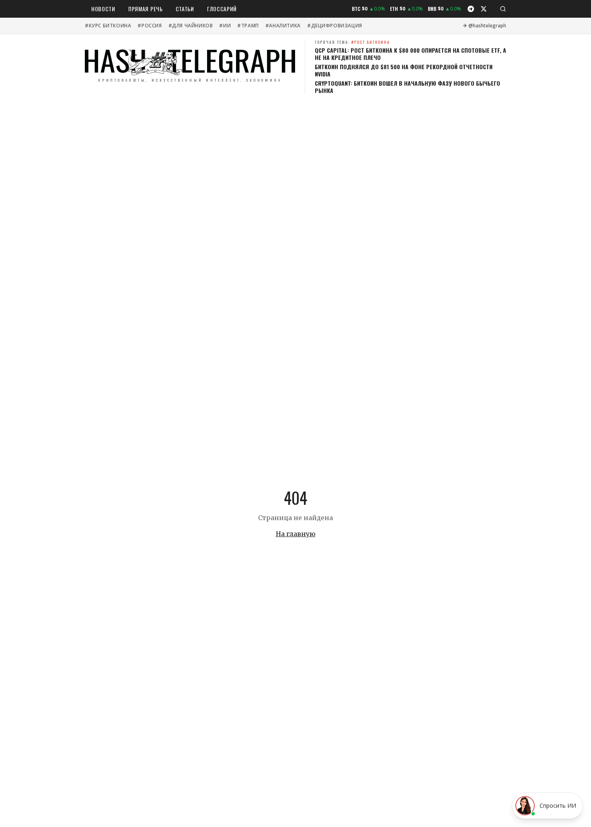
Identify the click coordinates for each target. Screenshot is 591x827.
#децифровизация (334, 26)
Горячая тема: (352, 42)
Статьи (185, 8)
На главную (296, 534)
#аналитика (283, 26)
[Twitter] (483, 9)
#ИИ (225, 26)
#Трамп (248, 26)
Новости (103, 8)
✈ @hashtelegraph (484, 26)
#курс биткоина (108, 26)
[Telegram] (471, 9)
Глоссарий (222, 8)
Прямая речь (145, 8)
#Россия (149, 26)
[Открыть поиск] (503, 9)
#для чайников (190, 26)
